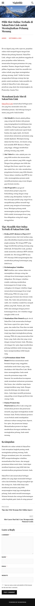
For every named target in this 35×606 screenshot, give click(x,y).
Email (4, 566)
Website (5, 575)
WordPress (22, 602)
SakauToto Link (7, 103)
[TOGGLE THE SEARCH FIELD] (32, 2)
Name (4, 557)
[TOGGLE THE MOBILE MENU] (3, 2)
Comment (6, 535)
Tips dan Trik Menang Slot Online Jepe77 (17, 510)
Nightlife (18, 2)
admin (4, 38)
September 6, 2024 (15, 38)
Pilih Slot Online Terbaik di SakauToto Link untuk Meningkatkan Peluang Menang (17, 26)
